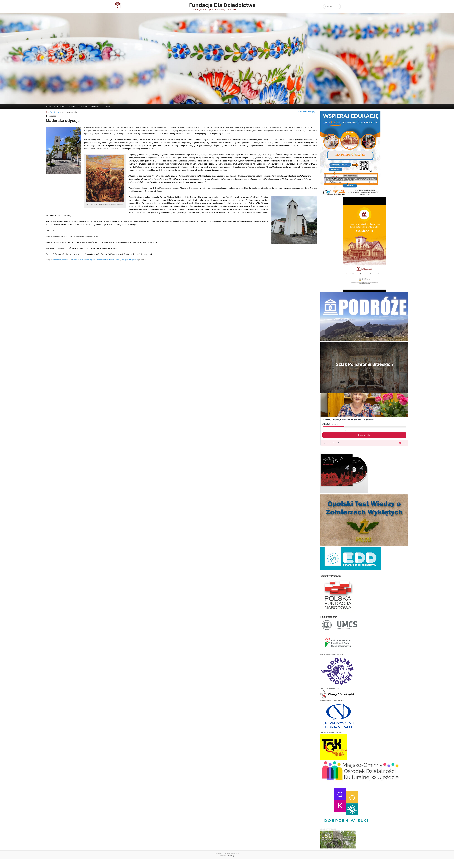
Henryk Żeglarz (77, 260)
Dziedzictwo (95, 106)
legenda (92, 260)
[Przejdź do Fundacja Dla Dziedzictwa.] (47, 112)
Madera (111, 260)
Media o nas (83, 106)
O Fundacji (230, 856)
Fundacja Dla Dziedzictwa (222, 5)
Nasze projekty (59, 106)
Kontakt (72, 106)
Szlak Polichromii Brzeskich (364, 364)
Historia (107, 106)
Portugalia (124, 260)
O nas (48, 106)
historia (86, 260)
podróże (117, 260)
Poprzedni (302, 112)
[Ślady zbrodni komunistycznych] (338, 844)
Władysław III (133, 260)
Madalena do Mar (102, 260)
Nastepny (312, 112)
